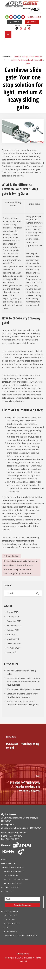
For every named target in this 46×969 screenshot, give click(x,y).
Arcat (29, 28)
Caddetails (21, 28)
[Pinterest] (23, 17)
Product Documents (14, 871)
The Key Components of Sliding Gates (21, 672)
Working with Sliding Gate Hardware (23, 689)
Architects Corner (12, 883)
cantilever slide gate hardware (17, 569)
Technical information (12, 867)
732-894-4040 (35, 17)
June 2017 (11, 652)
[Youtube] (11, 17)
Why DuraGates (8, 863)
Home (3, 859)
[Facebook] (15, 17)
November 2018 (14, 625)
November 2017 (14, 647)
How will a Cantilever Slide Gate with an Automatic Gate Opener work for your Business (23, 681)
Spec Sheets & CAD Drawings (17, 879)
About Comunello (12, 931)
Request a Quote (12, 923)
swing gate (28, 565)
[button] (14, 22)
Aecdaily (25, 28)
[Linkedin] (19, 17)
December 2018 (14, 621)
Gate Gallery (7, 891)
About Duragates (9, 911)
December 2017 (14, 643)
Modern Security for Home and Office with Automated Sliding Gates (23, 703)
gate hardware (25, 573)
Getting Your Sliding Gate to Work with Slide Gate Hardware (22, 695)
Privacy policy (23, 953)
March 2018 (12, 634)
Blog (17, 556)
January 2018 (13, 639)
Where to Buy (10, 915)
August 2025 (12, 612)
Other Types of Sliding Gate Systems (21, 935)
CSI (17, 28)
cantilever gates (10, 573)
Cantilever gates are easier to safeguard (25, 427)
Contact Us (9, 919)
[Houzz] (7, 17)
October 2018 (13, 630)
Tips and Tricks (11, 875)
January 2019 (13, 616)
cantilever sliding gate (23, 561)
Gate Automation (9, 887)
